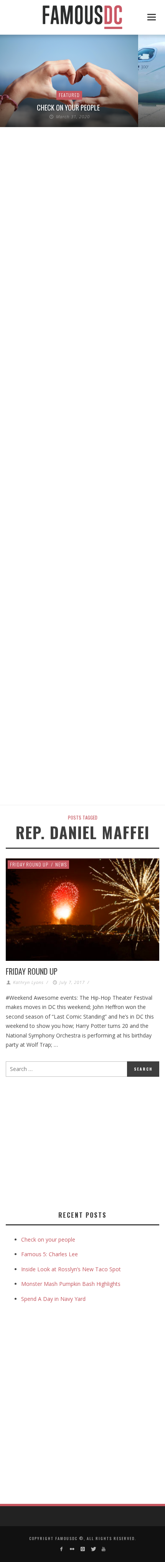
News (61, 864)
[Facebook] (61, 1549)
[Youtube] (103, 1549)
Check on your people (69, 107)
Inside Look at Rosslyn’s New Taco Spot (71, 1269)
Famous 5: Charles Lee (49, 1254)
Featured (69, 95)
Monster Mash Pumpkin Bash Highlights (70, 1283)
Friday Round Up (29, 864)
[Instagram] (82, 1549)
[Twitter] (93, 1549)
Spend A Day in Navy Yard (53, 1298)
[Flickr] (72, 1549)
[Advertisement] (70, 1142)
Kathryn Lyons (28, 982)
